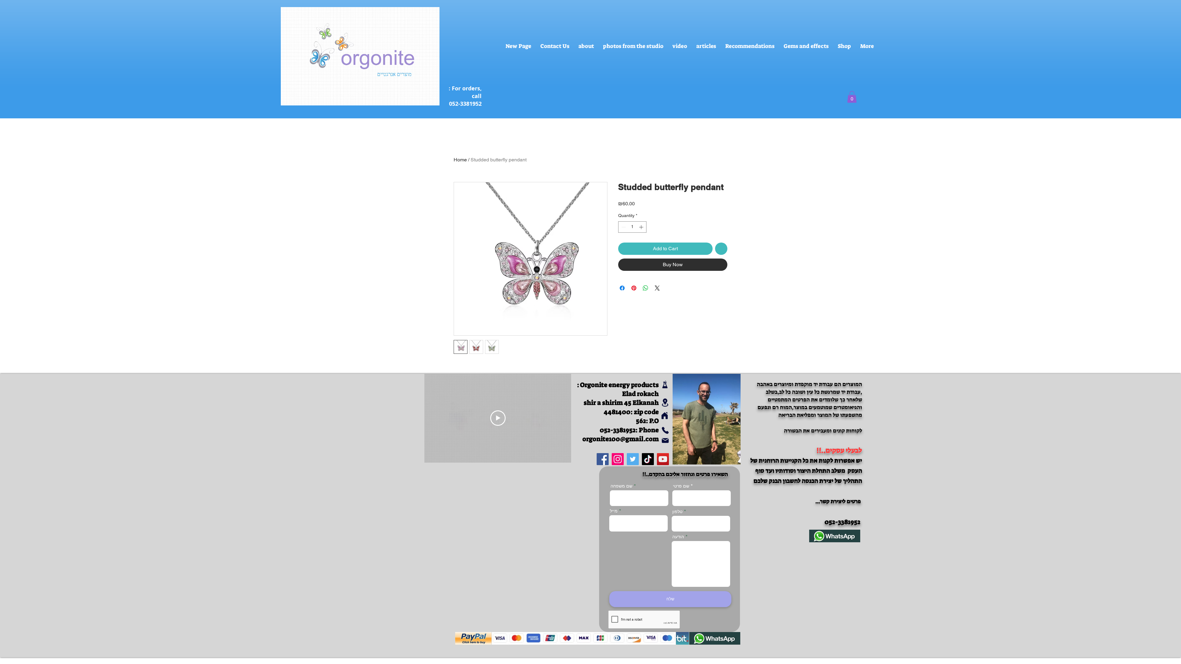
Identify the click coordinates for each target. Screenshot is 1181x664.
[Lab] (665, 384)
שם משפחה (621, 486)
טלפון (677, 511)
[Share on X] (657, 288)
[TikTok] (648, 459)
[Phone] (665, 430)
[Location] (665, 402)
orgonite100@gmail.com (621, 439)
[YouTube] (663, 459)
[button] (852, 97)
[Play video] (498, 418)
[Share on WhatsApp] (645, 288)
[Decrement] (623, 227)
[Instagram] (618, 459)
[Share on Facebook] (622, 288)
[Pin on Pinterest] (634, 288)
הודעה (678, 537)
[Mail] (665, 441)
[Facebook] (603, 459)
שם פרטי (681, 486)
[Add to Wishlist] (721, 249)
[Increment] (642, 227)
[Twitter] (633, 459)
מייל (614, 511)
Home (460, 160)
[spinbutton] (632, 227)
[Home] (664, 416)
